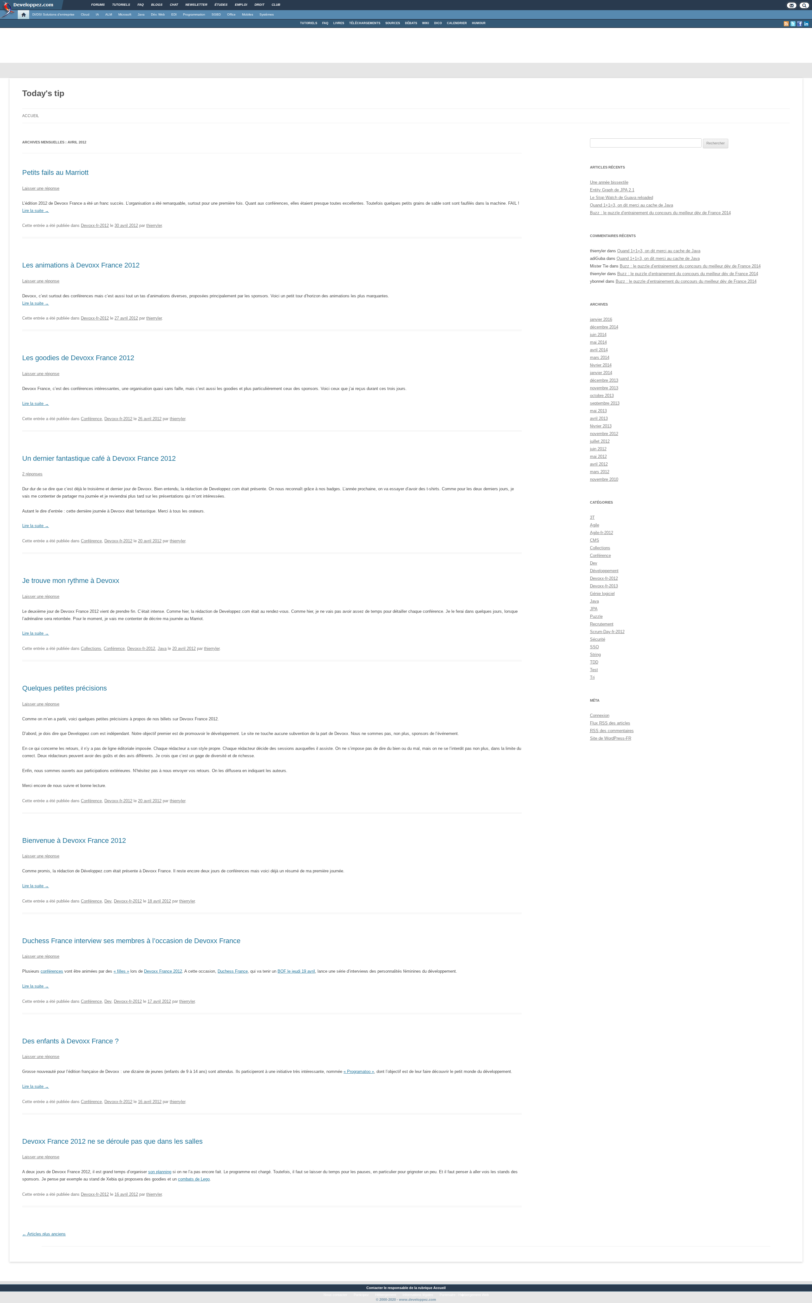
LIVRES (338, 23)
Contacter (374, 1288)
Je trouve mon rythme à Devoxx (70, 581)
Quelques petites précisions (64, 688)
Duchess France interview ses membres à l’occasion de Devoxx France (131, 941)
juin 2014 (598, 334)
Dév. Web (158, 14)
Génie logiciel (602, 593)
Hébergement (385, 1295)
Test (594, 669)
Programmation (194, 14)
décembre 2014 (604, 327)
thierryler (154, 225)
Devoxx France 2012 (163, 971)
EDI (174, 14)
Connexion (599, 715)
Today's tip (43, 93)
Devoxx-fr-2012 (95, 225)
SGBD (216, 14)
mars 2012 (599, 471)
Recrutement (601, 624)
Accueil (30, 116)
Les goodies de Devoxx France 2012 (78, 358)
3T (592, 517)
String (595, 654)
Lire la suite (35, 210)
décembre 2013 (604, 380)
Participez (361, 1295)
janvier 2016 (601, 319)
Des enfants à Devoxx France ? (70, 1041)
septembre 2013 (604, 403)
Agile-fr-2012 (601, 532)
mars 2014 (599, 357)
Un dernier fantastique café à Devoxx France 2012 (99, 458)
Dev (107, 901)
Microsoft (124, 14)
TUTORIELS (308, 23)
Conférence (91, 418)
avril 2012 (599, 464)
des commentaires (612, 730)
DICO (438, 23)
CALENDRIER (457, 23)
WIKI (425, 23)
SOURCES (392, 23)
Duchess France (233, 971)
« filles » (121, 971)
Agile (594, 525)
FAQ (325, 23)
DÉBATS (411, 23)
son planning (159, 1171)
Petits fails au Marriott (55, 172)
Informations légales (418, 1295)
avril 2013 (599, 418)
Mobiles (247, 14)
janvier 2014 (601, 372)
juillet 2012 (600, 441)
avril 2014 (599, 349)
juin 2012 (598, 448)
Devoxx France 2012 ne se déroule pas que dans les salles (112, 1141)
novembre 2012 (604, 433)
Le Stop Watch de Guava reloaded (621, 197)
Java (141, 14)
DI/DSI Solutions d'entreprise (53, 14)
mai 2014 (598, 342)
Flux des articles (610, 723)
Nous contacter (335, 1295)
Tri (592, 677)
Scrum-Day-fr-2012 (607, 631)
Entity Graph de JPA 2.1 (612, 190)
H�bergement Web (473, 1295)
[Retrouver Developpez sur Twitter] (793, 23)
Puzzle (596, 616)
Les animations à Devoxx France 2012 (81, 265)
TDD (594, 662)
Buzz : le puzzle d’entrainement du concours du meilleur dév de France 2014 (660, 212)
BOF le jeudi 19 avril (296, 971)
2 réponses (32, 474)
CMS (594, 540)
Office (231, 14)
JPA (594, 608)
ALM (108, 14)
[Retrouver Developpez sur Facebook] (799, 23)
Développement (604, 570)
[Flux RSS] (786, 23)
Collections (91, 648)
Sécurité (597, 639)
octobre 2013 (602, 395)
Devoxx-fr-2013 (604, 586)
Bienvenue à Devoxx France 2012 (74, 840)
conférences (52, 971)
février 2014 (601, 365)
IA (97, 14)
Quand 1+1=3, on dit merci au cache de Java (631, 205)
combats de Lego (194, 1179)
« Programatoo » (359, 1071)
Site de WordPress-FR (610, 738)
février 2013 (601, 426)
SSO (594, 647)
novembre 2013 (604, 388)
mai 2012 (598, 456)
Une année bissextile (609, 182)
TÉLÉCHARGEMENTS (364, 23)
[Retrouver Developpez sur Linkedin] (806, 23)
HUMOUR (479, 23)
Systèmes (266, 14)
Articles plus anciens (44, 1234)
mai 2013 (598, 410)
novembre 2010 (604, 479)
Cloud (85, 14)
